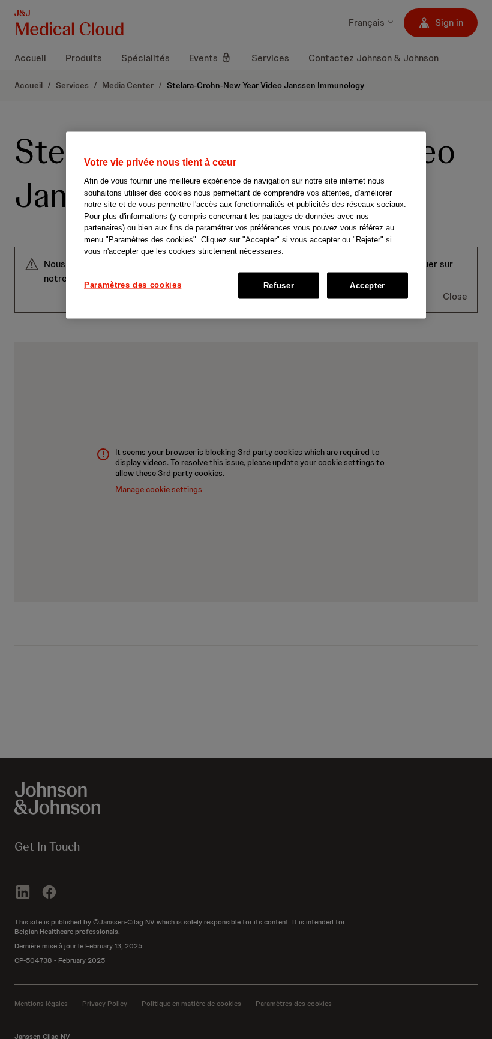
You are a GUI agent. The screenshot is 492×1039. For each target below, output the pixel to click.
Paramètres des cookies (132, 284)
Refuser (279, 284)
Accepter (367, 284)
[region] (246, 224)
